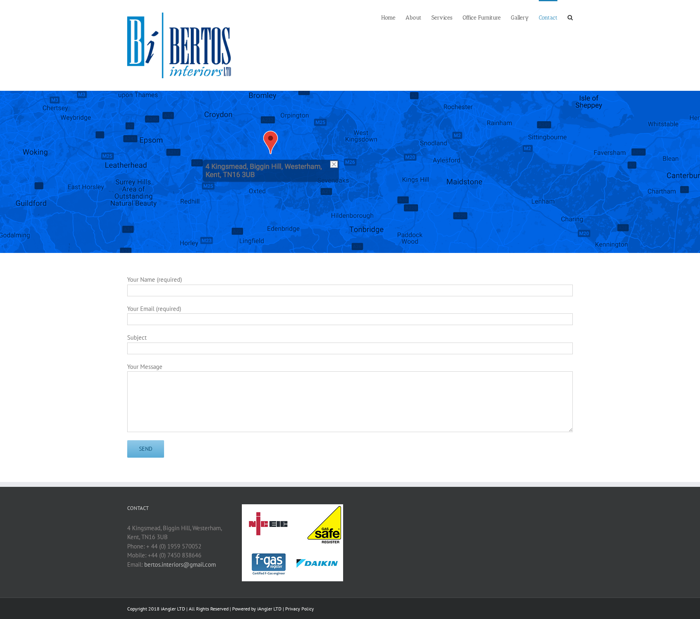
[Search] (570, 17)
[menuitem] (393, 17)
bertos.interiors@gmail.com (180, 564)
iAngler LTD (269, 609)
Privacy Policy (299, 609)
